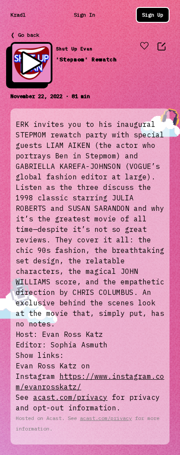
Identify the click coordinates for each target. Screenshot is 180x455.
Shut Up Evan (74, 49)
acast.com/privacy (70, 397)
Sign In (84, 14)
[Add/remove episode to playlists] (144, 46)
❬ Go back (24, 35)
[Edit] (161, 46)
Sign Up (152, 14)
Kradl (18, 14)
